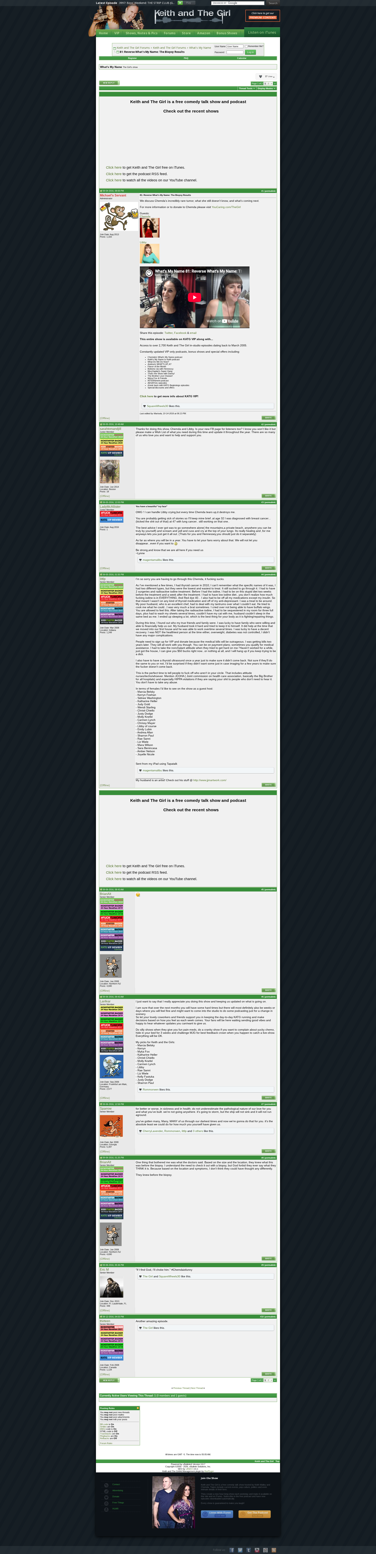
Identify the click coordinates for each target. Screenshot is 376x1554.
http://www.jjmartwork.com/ (209, 780)
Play (186, 3)
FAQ (186, 58)
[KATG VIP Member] (111, 453)
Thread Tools (245, 88)
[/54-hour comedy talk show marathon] (111, 623)
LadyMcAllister (110, 506)
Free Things (118, 1502)
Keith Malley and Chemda (119, 20)
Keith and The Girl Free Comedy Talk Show (192, 17)
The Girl (148, 1276)
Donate (115, 1496)
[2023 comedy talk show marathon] (111, 438)
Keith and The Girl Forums (133, 48)
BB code (104, 1424)
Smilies (103, 1426)
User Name (220, 46)
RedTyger (209, 1471)
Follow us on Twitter (240, 1550)
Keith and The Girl (264, 1461)
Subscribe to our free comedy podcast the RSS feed (254, 1514)
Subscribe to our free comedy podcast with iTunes (217, 1514)
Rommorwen (151, 1089)
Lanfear (105, 1001)
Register (132, 58)
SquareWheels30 (157, 406)
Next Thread (197, 1388)
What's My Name (200, 48)
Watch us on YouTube (257, 1550)
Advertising (117, 1490)
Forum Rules (106, 1443)
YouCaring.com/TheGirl (226, 207)
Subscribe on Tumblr (248, 1550)
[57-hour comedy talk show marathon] (111, 611)
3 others (198, 1131)
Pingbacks (105, 1436)
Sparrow (106, 1108)
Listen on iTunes (262, 32)
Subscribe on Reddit (265, 1550)
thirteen (105, 1321)
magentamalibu (152, 559)
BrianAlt (105, 894)
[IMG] (102, 1429)
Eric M (104, 1269)
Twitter (168, 332)
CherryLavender (153, 1131)
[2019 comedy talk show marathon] (111, 909)
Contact (116, 1484)
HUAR (115, 1508)
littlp (103, 579)
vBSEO (189, 1469)
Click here (114, 167)
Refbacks (104, 1438)
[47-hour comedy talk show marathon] (111, 450)
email (193, 332)
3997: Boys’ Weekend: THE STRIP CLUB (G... (146, 3)
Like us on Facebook (232, 1550)
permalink (270, 191)
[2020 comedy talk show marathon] (111, 444)
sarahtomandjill (110, 428)
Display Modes (265, 88)
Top (277, 1461)
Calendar (241, 58)
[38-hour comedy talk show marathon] (111, 617)
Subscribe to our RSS (274, 1550)
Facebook (180, 332)
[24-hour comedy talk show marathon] (111, 516)
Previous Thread (181, 1388)
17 (268, 76)
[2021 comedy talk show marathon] (111, 1330)
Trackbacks (106, 1433)
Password (219, 52)
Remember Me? (255, 46)
